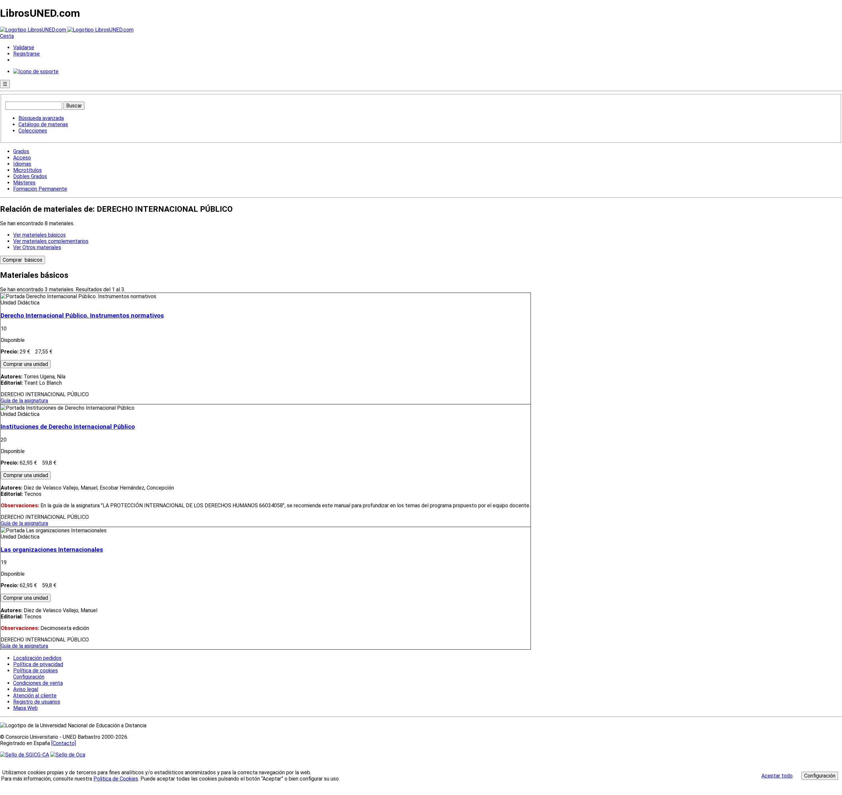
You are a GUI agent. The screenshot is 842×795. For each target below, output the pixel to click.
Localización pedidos (37, 658)
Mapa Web (25, 708)
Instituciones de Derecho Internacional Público (68, 426)
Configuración (28, 677)
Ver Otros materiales (37, 247)
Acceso (22, 158)
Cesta (7, 36)
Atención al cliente (35, 695)
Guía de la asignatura (24, 401)
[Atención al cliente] (36, 71)
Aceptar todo (777, 776)
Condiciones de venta (38, 683)
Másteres (24, 183)
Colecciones (32, 131)
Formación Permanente (40, 189)
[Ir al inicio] (67, 30)
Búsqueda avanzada (41, 118)
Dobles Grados (30, 176)
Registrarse (26, 54)
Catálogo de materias (43, 124)
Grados (21, 151)
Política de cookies (35, 670)
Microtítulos (27, 170)
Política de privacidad (38, 664)
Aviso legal (25, 689)
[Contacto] (63, 743)
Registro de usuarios (36, 702)
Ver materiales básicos (39, 235)
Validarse (23, 47)
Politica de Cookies (115, 779)
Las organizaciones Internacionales (52, 549)
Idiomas (22, 164)
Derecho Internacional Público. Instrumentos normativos (82, 315)
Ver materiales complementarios (50, 241)
